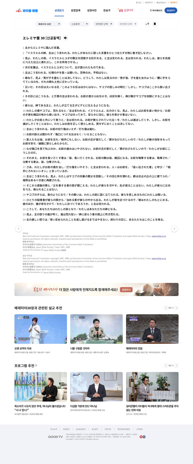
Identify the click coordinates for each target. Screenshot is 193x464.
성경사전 (91, 10)
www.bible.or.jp (159, 236)
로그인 (138, 2)
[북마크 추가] (154, 24)
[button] (49, 24)
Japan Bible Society (52, 250)
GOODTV (149, 2)
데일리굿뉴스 (161, 2)
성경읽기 (59, 10)
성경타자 (128, 10)
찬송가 (106, 10)
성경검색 (75, 10)
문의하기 (173, 2)
